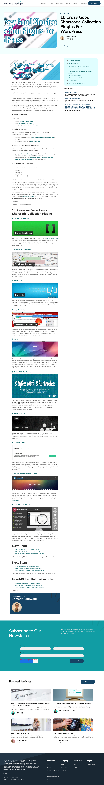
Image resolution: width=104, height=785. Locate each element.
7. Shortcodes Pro (18, 413)
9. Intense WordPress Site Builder (24, 474)
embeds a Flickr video (25, 123)
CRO (66, 98)
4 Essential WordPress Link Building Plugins (27, 550)
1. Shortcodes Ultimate (20, 219)
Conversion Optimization (74, 106)
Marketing (88, 107)
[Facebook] (61, 46)
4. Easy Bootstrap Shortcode (22, 310)
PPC (94, 107)
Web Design (64, 13)
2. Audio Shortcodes (74, 63)
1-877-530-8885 (13, 777)
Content (87, 104)
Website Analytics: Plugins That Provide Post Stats (29, 553)
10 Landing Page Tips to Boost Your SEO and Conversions (79, 101)
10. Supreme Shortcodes (21, 505)
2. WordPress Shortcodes (21, 250)
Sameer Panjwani (24, 599)
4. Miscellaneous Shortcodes (76, 69)
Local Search (79, 107)
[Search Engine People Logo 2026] (13, 2)
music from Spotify (35, 141)
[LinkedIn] (67, 46)
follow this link (16, 500)
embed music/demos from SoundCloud (43, 137)
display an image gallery (28, 154)
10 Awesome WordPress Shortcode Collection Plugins (80, 72)
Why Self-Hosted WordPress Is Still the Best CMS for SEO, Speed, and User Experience (80, 95)
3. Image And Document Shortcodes (79, 66)
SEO (66, 92)
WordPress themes (28, 196)
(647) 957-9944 (19, 779)
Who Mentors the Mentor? (73, 110)
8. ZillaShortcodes (18, 443)
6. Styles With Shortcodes (21, 372)
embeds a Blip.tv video (26, 121)
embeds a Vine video (32, 125)
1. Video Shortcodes (74, 60)
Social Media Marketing (77, 108)
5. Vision (15, 339)
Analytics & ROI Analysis (74, 104)
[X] (64, 46)
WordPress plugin (52, 238)
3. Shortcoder (17, 280)
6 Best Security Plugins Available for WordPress (28, 551)
